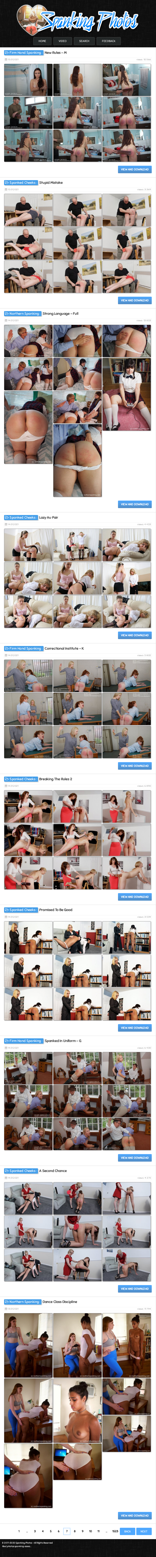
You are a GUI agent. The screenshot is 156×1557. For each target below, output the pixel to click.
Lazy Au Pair (48, 517)
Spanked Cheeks (22, 183)
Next (144, 1531)
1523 (115, 1531)
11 (99, 1531)
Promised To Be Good (55, 910)
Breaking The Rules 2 (55, 779)
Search (84, 41)
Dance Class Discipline (60, 1301)
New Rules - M (56, 52)
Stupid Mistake (51, 182)
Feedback (108, 41)
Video (63, 41)
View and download (135, 169)
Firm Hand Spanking (25, 53)
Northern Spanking (24, 314)
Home (42, 41)
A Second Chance (53, 1171)
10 (90, 1531)
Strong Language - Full (60, 313)
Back (127, 1531)
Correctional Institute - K (64, 648)
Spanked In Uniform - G (63, 1041)
